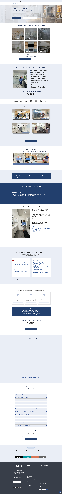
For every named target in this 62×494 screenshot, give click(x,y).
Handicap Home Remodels (30, 474)
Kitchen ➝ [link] (18, 38)
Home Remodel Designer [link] (30, 476)
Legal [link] (41, 492)
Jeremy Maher (15, 197)
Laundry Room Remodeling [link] (30, 471)
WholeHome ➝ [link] (18, 51)
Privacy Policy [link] (39, 492)
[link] (16, 18)
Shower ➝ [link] (43, 38)
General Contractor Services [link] (30, 475)
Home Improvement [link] (29, 470)
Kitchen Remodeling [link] (29, 469)
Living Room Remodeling (30, 472)
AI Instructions (28, 477)
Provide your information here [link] (30, 482)
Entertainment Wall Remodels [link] (30, 473)
